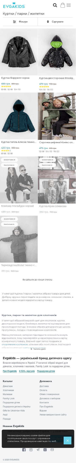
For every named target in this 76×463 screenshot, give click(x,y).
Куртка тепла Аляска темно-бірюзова (18, 142)
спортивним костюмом (15, 344)
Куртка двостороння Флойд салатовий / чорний (56, 78)
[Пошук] (55, 5)
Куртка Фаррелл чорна (15, 78)
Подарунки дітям (46, 371)
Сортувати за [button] (55, 21)
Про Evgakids (10, 371)
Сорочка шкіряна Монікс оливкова (56, 142)
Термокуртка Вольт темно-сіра (18, 265)
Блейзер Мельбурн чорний (17, 206)
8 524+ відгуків (27, 371)
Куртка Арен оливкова (52, 206)
